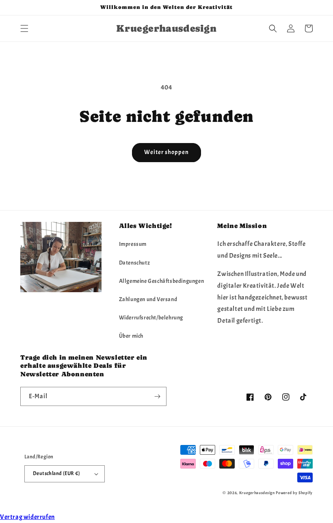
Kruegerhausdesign (257, 492)
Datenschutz (134, 262)
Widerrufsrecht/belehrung (151, 317)
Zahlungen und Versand (148, 299)
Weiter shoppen (166, 152)
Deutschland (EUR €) (56, 473)
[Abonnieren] (157, 396)
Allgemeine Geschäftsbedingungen (161, 281)
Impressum (133, 244)
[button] (24, 28)
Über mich (131, 335)
